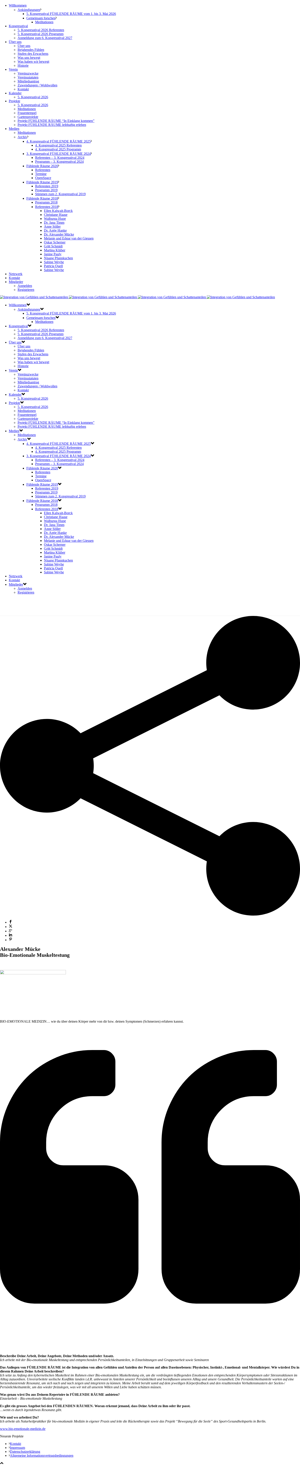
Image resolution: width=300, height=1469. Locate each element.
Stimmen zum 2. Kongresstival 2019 (60, 194)
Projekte (14, 101)
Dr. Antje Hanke (55, 230)
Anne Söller (52, 226)
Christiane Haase (55, 215)
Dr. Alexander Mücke (59, 234)
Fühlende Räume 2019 (42, 182)
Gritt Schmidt (53, 246)
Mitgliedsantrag (28, 81)
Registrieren (26, 290)
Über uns (15, 42)
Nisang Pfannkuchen (58, 258)
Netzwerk (15, 274)
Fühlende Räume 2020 (42, 166)
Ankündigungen (29, 10)
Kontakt (23, 89)
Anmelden (25, 286)
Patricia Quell (53, 266)
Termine (41, 174)
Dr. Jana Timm (54, 222)
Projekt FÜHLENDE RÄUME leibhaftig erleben (52, 125)
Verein (13, 69)
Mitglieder (16, 282)
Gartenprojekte (28, 117)
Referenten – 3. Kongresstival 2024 (59, 157)
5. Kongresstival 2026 (33, 97)
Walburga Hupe (55, 218)
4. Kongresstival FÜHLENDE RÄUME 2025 (58, 141)
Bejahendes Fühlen (31, 50)
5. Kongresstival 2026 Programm (40, 34)
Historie (23, 65)
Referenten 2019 (46, 186)
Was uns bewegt (29, 57)
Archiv (22, 137)
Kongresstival (18, 26)
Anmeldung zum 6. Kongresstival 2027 (45, 38)
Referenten (42, 170)
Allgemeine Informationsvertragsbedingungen (41, 1455)
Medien (14, 129)
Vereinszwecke (28, 73)
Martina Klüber (54, 250)
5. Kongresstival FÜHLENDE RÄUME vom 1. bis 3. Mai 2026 (71, 14)
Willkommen (18, 5)
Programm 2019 (46, 190)
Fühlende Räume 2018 (42, 198)
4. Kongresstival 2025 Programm (58, 149)
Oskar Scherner (54, 242)
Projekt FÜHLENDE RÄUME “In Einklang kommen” (56, 121)
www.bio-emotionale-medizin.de (22, 1429)
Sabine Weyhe (54, 262)
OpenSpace (43, 178)
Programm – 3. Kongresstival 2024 (59, 161)
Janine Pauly (52, 254)
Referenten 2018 (46, 207)
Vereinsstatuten (28, 77)
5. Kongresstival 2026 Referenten (41, 30)
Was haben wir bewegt (33, 61)
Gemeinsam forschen (41, 18)
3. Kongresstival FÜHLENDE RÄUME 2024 (58, 154)
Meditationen (44, 22)
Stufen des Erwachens (33, 53)
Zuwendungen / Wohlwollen (37, 85)
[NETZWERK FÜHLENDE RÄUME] (137, 297)
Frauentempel (27, 113)
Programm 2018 (46, 202)
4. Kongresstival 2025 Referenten (58, 145)
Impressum (17, 1447)
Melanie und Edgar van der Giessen (69, 238)
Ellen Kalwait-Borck (58, 211)
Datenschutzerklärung (25, 1451)
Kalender (15, 93)
